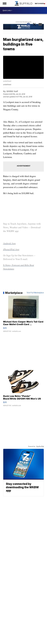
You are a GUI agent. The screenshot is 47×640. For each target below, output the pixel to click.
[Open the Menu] (4, 3)
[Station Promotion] (23, 27)
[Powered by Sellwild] (40, 446)
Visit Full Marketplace (35, 293)
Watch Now (39, 3)
